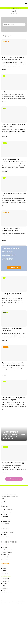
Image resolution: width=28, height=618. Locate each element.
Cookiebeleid (3, 603)
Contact (5, 534)
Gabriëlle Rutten (7, 521)
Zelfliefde (5, 559)
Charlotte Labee (7, 512)
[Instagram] (5, 501)
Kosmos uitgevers (22, 600)
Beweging (5, 573)
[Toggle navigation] (26, 3)
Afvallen (5, 568)
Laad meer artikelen (14, 479)
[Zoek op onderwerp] (23, 24)
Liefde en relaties (7, 550)
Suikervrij (5, 583)
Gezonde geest (5, 545)
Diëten (4, 570)
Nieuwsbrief (6, 537)
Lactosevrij (5, 588)
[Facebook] (2, 501)
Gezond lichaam (5, 563)
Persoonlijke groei (7, 552)
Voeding (5, 566)
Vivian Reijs (5, 516)
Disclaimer (11, 603)
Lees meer (4, 69)
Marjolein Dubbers (7, 509)
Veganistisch (6, 578)
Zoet (4, 590)
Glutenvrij (5, 586)
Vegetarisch (6, 581)
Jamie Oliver (6, 514)
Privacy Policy (18, 603)
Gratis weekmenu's (8, 593)
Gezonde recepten (6, 576)
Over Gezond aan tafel (8, 532)
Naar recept (4, 102)
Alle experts (6, 523)
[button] (6, 35)
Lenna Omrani (6, 519)
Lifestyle (5, 547)
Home (12, 13)
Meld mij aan (14, 268)
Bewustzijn (5, 557)
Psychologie (6, 554)
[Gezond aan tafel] (7, 3)
